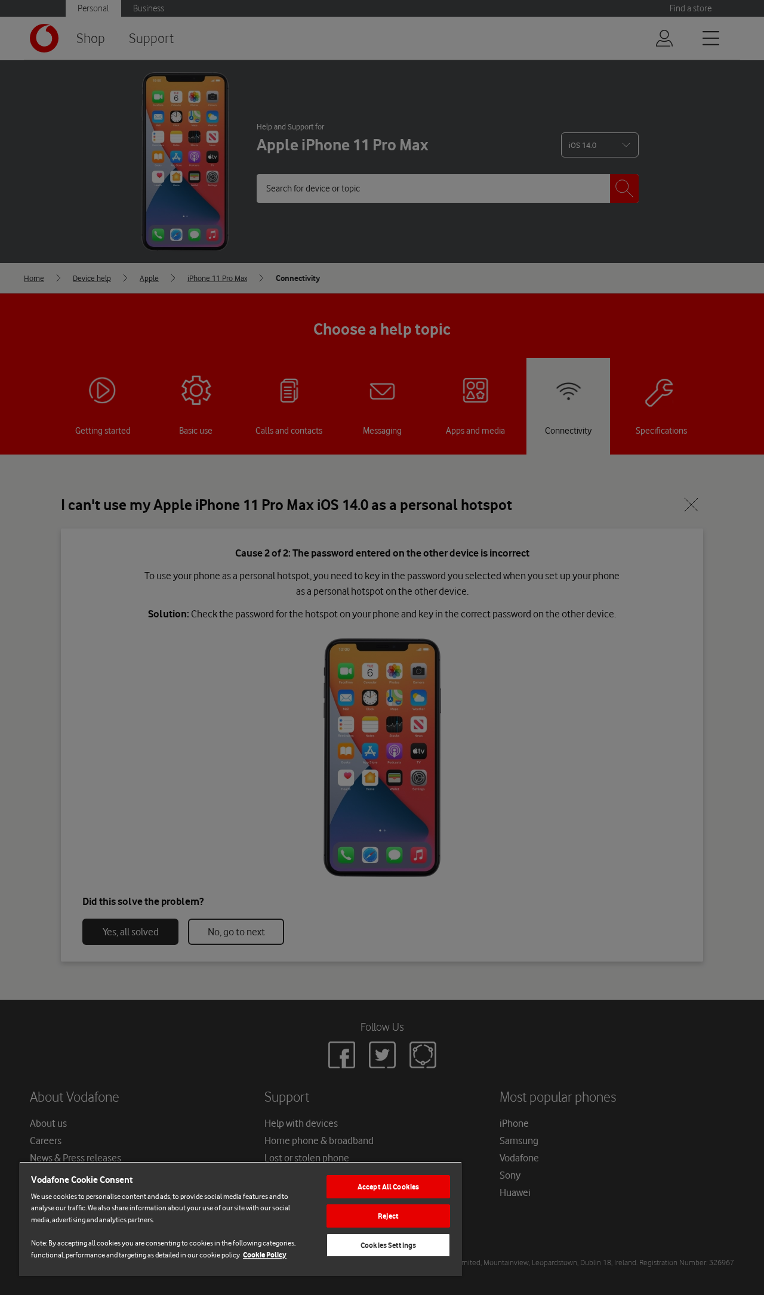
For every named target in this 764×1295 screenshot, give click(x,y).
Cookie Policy (264, 1254)
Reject (388, 1215)
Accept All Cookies (388, 1186)
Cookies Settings (388, 1245)
